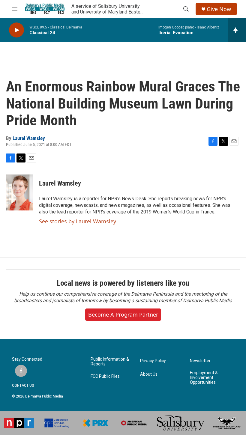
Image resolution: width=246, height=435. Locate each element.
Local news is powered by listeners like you (123, 283)
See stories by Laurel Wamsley (77, 221)
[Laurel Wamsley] (19, 192)
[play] (16, 30)
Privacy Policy (153, 361)
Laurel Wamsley (29, 138)
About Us (149, 374)
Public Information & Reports (110, 361)
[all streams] (237, 30)
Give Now (219, 9)
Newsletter (200, 361)
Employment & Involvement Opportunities (204, 378)
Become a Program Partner (123, 314)
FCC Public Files (105, 376)
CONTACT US (23, 385)
